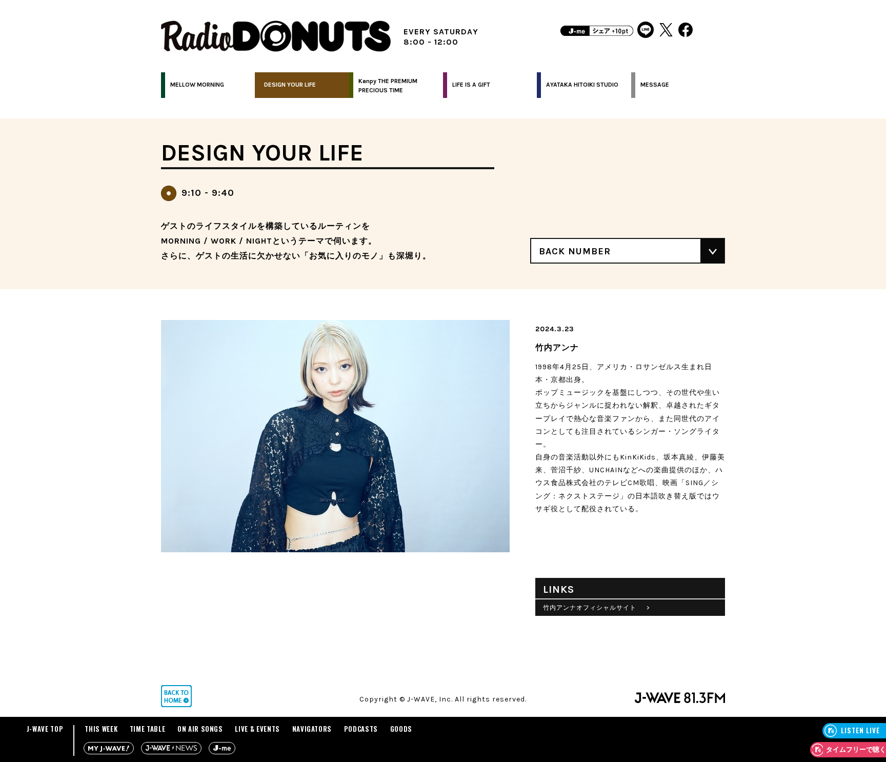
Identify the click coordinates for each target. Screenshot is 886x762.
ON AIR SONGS (200, 729)
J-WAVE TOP (45, 729)
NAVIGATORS (312, 729)
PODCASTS (361, 729)
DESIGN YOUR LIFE (290, 84)
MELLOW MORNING (197, 84)
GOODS (401, 729)
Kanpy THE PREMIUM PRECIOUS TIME (387, 85)
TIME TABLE (148, 729)
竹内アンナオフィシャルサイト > (596, 607)
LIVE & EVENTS (257, 729)
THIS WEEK (101, 729)
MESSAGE (654, 84)
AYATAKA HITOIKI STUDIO (582, 84)
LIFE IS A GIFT (471, 84)
